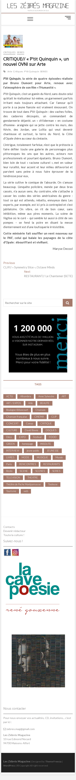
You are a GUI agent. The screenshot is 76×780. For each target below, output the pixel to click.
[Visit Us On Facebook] (7, 550)
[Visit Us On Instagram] (15, 550)
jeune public (33, 450)
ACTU (9, 396)
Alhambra (25, 396)
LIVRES (10, 457)
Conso (29, 423)
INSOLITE (45, 443)
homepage (27, 443)
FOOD (53, 437)
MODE (25, 457)
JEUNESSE (53, 450)
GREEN (10, 443)
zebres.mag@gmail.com (20, 729)
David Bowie (31, 430)
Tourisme (11, 491)
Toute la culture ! (13, 535)
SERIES (20, 52)
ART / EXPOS (13, 403)
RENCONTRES (27, 464)
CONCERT (12, 423)
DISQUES (51, 430)
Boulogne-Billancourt (17, 409)
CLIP (54, 416)
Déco (9, 437)
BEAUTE (44, 403)
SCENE (24, 470)
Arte (9, 71)
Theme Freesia (53, 761)
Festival (37, 437)
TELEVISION (13, 477)
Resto (9, 470)
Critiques (18, 71)
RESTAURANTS (51, 464)
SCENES (40, 470)
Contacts (9, 526)
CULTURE (11, 430)
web (26, 491)
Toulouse (52, 484)
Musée (59, 457)
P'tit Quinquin (31, 71)
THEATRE (32, 477)
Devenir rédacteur (14, 531)
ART (64, 396)
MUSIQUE (42, 457)
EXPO (22, 437)
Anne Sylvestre (46, 396)
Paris (9, 464)
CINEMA (39, 416)
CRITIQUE (46, 423)
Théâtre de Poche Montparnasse (23, 484)
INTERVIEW (12, 450)
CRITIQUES (9, 52)
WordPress (9, 765)
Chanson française (16, 416)
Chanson (40, 409)
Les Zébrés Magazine (16, 761)
